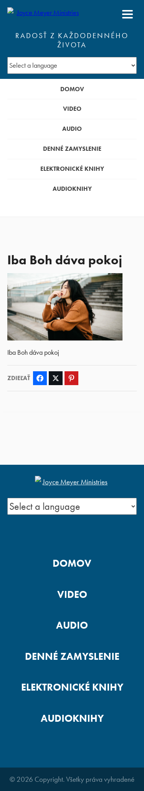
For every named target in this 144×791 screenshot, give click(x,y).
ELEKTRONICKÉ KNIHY (72, 169)
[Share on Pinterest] (71, 378)
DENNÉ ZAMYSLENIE (72, 149)
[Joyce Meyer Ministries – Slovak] (44, 14)
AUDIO (72, 129)
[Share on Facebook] (40, 378)
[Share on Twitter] (56, 378)
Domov (72, 89)
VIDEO (72, 109)
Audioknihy (72, 189)
